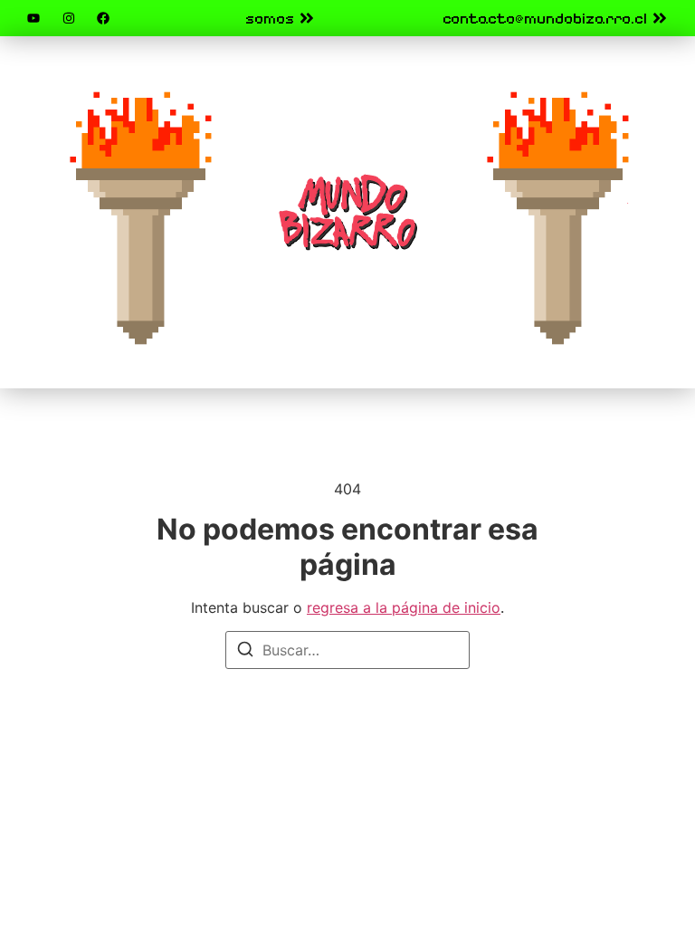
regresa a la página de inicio (403, 607)
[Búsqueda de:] (347, 650)
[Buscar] (245, 652)
